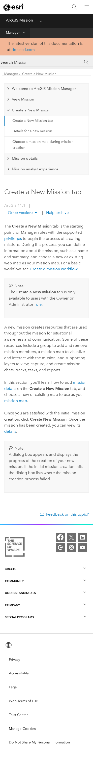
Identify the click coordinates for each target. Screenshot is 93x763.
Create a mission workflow (53, 269)
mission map (15, 400)
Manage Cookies (22, 729)
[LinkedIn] (82, 537)
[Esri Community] (60, 547)
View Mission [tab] (23, 99)
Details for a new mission (32, 131)
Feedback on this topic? (67, 514)
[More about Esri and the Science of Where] (15, 548)
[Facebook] (60, 537)
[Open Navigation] (87, 7)
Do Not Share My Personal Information (39, 742)
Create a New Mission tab (32, 121)
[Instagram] (71, 547)
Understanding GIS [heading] (20, 593)
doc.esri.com (23, 49)
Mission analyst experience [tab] (35, 169)
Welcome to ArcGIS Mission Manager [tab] (44, 88)
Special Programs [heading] (19, 617)
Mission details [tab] (25, 158)
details (10, 431)
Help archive (57, 212)
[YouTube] (82, 547)
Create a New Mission (39, 74)
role (38, 304)
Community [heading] (14, 581)
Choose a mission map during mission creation (42, 145)
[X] (71, 537)
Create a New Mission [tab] (30, 110)
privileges (13, 238)
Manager (13, 32)
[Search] (74, 7)
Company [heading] (12, 605)
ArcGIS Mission (19, 20)
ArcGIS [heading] (10, 569)
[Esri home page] (13, 7)
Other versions (20, 212)
